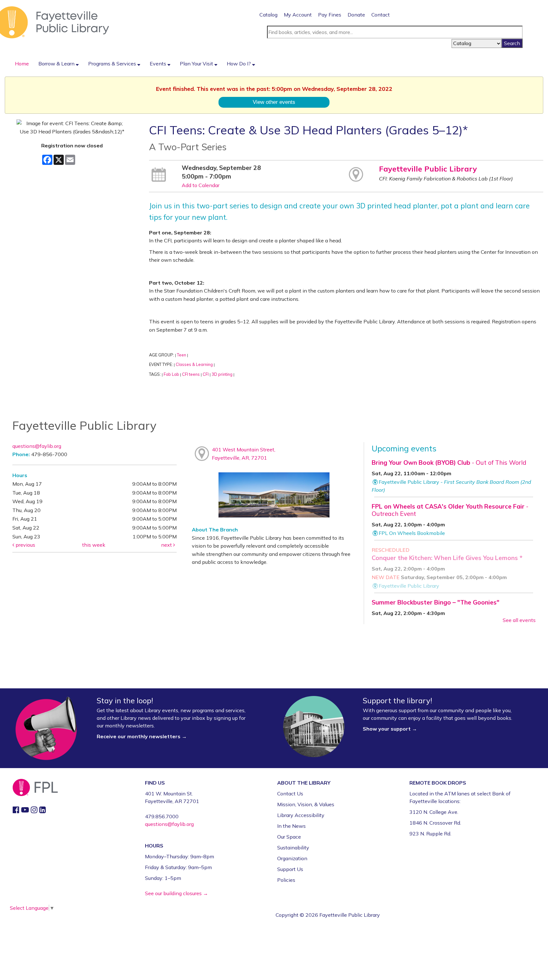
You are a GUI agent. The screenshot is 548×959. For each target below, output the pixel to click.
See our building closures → (176, 893)
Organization (292, 858)
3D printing (222, 374)
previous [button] (24, 545)
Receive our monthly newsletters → (142, 736)
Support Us (290, 869)
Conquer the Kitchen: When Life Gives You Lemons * (447, 558)
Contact (380, 14)
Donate (356, 14)
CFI (206, 374)
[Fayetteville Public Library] (54, 22)
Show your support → (390, 729)
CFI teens (191, 374)
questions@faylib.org (36, 446)
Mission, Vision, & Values (305, 804)
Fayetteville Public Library (428, 168)
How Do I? (239, 63)
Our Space (289, 837)
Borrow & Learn (57, 63)
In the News (291, 826)
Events (158, 63)
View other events (274, 102)
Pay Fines (329, 14)
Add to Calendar (200, 185)
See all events (519, 620)
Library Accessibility (300, 815)
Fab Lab (171, 374)
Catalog (268, 14)
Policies (286, 880)
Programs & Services (112, 63)
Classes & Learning (194, 364)
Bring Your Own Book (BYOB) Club (449, 462)
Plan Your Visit (197, 63)
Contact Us (290, 793)
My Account (298, 14)
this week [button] (93, 545)
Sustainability (293, 847)
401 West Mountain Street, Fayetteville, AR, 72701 (243, 453)
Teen (181, 354)
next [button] (167, 545)
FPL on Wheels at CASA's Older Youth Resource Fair (450, 510)
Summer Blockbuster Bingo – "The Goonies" (435, 602)
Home (22, 63)
